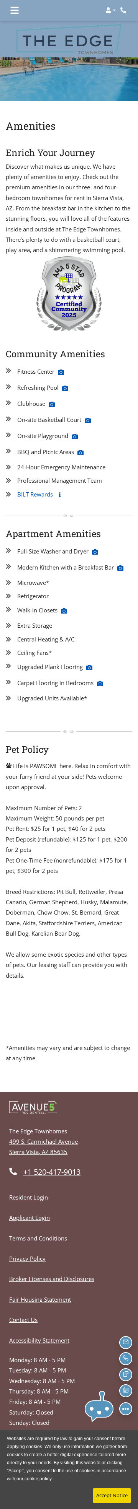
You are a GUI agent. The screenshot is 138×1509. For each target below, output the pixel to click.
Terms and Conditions (38, 1238)
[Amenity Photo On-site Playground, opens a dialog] (75, 436)
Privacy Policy (27, 1258)
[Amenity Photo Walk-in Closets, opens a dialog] (64, 610)
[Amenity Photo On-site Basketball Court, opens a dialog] (88, 420)
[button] (111, 10)
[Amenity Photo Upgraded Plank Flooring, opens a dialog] (89, 667)
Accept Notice (112, 1495)
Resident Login (28, 1197)
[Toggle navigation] (14, 10)
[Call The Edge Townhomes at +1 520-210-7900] (124, 10)
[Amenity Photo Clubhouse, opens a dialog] (52, 404)
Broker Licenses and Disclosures (51, 1279)
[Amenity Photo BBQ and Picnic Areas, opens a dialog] (80, 452)
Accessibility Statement (39, 1340)
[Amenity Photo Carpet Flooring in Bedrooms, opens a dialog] (100, 683)
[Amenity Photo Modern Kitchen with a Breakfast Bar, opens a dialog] (120, 568)
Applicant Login (29, 1217)
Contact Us (23, 1319)
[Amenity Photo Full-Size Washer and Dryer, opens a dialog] (95, 551)
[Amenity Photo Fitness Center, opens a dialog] (61, 372)
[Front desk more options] (125, 1408)
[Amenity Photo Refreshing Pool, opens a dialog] (65, 388)
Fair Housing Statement (40, 1299)
